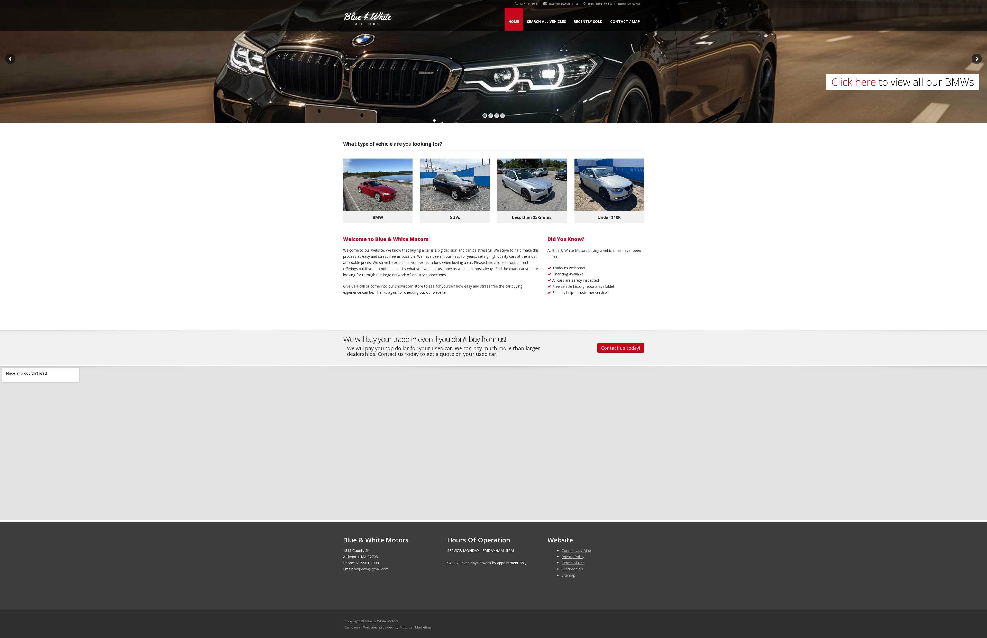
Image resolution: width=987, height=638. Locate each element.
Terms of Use (573, 562)
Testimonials (572, 569)
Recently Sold (588, 21)
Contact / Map (625, 21)
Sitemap (568, 575)
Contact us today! (620, 348)
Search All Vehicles (546, 21)
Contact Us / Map (576, 550)
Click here (853, 82)
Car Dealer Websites (361, 627)
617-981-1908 (528, 4)
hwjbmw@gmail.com (563, 4)
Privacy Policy (573, 556)
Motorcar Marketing (415, 627)
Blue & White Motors (381, 621)
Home (513, 21)
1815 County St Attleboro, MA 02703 (613, 4)
